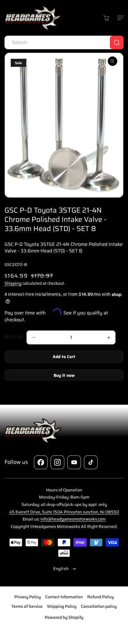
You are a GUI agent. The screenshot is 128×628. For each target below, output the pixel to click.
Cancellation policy (99, 606)
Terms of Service (27, 606)
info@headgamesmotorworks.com (73, 519)
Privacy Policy (27, 597)
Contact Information (64, 597)
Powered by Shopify (64, 617)
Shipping (12, 283)
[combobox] (64, 42)
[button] (119, 17)
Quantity (13, 336)
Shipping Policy (62, 606)
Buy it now (64, 375)
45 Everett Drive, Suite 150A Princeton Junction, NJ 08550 (64, 512)
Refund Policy (100, 597)
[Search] (117, 42)
